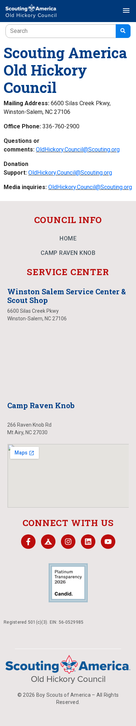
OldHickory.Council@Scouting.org (78, 149)
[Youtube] (108, 541)
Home (68, 238)
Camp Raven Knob (68, 252)
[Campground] (48, 541)
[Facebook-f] (28, 541)
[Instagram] (68, 541)
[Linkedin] (88, 541)
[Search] (123, 31)
